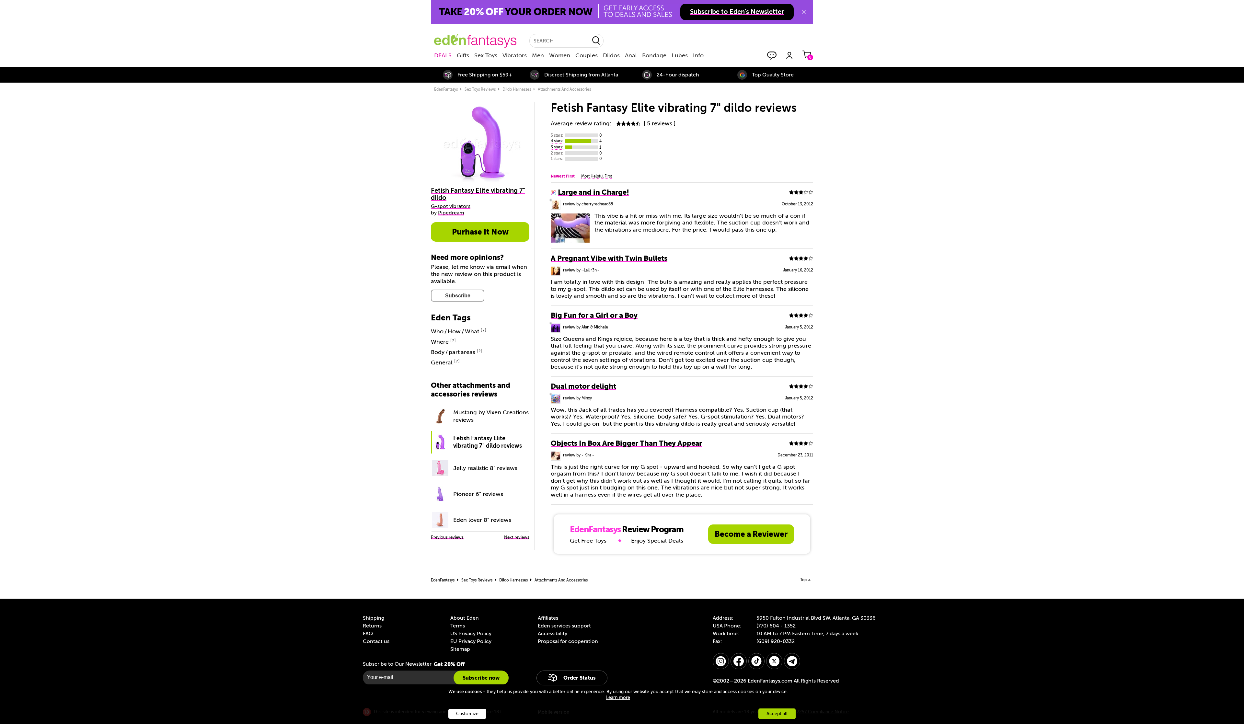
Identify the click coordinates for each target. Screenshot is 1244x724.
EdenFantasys (446, 89)
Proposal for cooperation (568, 641)
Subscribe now (481, 678)
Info (698, 55)
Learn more (618, 697)
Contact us (376, 641)
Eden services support (564, 626)
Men (538, 55)
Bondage (654, 55)
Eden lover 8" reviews (482, 520)
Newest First (563, 176)
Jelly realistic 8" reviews (485, 468)
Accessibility (552, 634)
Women (559, 55)
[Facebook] (739, 661)
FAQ (368, 634)
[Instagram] (721, 661)
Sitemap (460, 649)
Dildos (611, 55)
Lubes (680, 55)
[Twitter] (774, 661)
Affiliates (548, 618)
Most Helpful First (596, 176)
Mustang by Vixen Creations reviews (491, 416)
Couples (586, 55)
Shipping (373, 618)
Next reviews (516, 537)
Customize (467, 713)
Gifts (463, 55)
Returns (372, 626)
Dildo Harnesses (516, 89)
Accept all (777, 713)
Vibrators (514, 55)
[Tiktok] (756, 661)
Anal (631, 55)
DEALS (443, 55)
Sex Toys (485, 55)
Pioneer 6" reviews (478, 494)
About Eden (464, 618)
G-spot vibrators (450, 206)
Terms (457, 626)
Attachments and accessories (564, 89)
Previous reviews (447, 537)
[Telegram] (792, 661)
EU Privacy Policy (470, 641)
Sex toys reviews (480, 89)
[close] (804, 12)
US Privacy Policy (470, 634)
